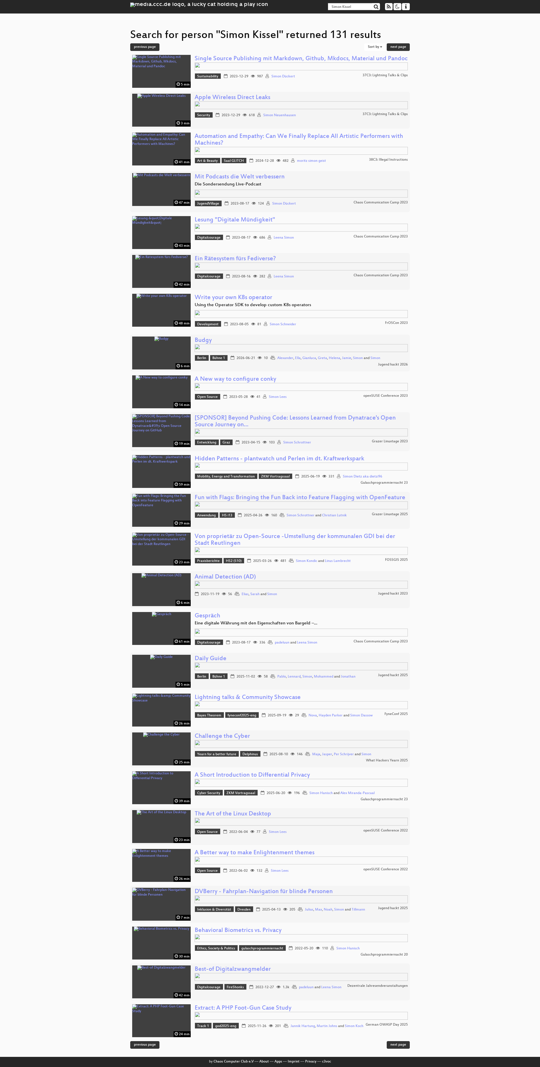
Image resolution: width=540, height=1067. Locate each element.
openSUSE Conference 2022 (385, 831)
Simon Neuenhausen (279, 115)
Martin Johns (327, 1026)
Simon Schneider (283, 324)
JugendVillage (208, 204)
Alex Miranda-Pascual (357, 793)
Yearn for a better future (216, 754)
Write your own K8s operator (233, 297)
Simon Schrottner (297, 443)
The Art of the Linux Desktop (233, 814)
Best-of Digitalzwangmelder (233, 969)
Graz (226, 443)
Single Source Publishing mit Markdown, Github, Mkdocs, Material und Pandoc (301, 58)
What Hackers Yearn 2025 (387, 761)
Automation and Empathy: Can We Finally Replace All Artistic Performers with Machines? (299, 140)
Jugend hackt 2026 (393, 365)
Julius (309, 910)
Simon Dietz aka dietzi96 (362, 477)
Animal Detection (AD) (225, 577)
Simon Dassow (361, 716)
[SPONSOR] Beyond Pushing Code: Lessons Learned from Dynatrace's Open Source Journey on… (295, 422)
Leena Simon (284, 238)
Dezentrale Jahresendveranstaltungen (377, 986)
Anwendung (206, 515)
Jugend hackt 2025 (393, 675)
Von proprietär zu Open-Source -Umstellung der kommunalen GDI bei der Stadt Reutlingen (295, 540)
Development (208, 324)
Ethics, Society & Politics (216, 949)
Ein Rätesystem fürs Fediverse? (235, 259)
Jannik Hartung (303, 1026)
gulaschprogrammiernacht (262, 949)
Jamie (346, 358)
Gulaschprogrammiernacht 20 (384, 955)
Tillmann (358, 910)
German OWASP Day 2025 (387, 1025)
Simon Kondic (306, 561)
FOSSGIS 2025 (396, 560)
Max (318, 910)
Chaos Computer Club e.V (233, 1062)
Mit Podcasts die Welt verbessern (240, 177)
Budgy (203, 340)
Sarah (255, 594)
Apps (278, 1062)
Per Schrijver (344, 754)
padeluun (282, 643)
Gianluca (309, 358)
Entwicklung (206, 443)
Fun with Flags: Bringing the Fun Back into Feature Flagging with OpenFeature (300, 497)
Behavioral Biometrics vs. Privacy (238, 930)
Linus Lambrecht (338, 561)
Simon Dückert (283, 77)
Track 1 (203, 1026)
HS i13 (227, 515)
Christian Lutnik (334, 515)
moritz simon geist (311, 161)
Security (203, 115)
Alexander (285, 358)
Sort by (374, 47)
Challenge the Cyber (222, 736)
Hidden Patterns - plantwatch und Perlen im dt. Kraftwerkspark (279, 459)
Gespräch (207, 616)
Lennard (294, 677)
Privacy (310, 1062)
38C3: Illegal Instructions (388, 160)
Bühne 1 (218, 358)
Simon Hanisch (321, 793)
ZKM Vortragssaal (275, 477)
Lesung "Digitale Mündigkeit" (235, 220)
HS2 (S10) (234, 561)
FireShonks (235, 987)
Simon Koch (354, 1026)
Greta (322, 358)
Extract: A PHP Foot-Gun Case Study (243, 1008)
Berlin (201, 358)
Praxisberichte (208, 561)
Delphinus (250, 754)
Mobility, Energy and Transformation (226, 477)
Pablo (281, 677)
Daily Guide (210, 658)
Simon (358, 358)
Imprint (294, 1062)
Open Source (207, 397)
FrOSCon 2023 (396, 323)
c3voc (326, 1062)
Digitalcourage (208, 238)
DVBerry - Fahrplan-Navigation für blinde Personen (264, 891)
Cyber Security (208, 793)
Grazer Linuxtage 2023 (390, 441)
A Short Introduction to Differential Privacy (252, 775)
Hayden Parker (331, 716)
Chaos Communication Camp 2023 (381, 203)
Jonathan (348, 677)
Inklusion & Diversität (214, 910)
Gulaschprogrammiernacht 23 (384, 483)
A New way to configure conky (235, 379)
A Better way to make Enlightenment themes (254, 853)
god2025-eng (225, 1026)
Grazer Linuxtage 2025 (390, 514)
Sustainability (207, 77)
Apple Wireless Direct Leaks (232, 97)
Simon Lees (278, 397)
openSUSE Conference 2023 (385, 396)
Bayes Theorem (209, 716)
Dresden (244, 910)
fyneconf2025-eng (242, 716)
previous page (145, 47)
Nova (313, 716)
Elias (245, 594)
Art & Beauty (207, 161)
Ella (298, 358)
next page (398, 47)
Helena (334, 358)
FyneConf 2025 (396, 714)
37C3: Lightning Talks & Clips (385, 75)
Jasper (327, 754)
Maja (316, 754)
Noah (328, 910)
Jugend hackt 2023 (393, 594)
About (264, 1062)
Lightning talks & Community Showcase (248, 697)
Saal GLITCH (234, 161)
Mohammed (323, 677)
